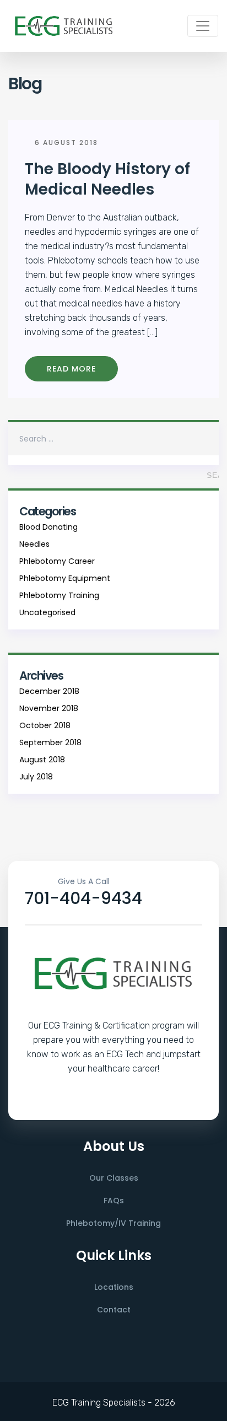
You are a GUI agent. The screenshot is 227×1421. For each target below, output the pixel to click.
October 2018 (45, 725)
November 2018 (48, 708)
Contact (114, 1309)
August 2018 (42, 759)
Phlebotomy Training (59, 595)
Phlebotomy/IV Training (113, 1223)
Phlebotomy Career (57, 561)
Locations (113, 1287)
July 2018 (36, 776)
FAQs (114, 1200)
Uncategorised (47, 612)
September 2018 (50, 742)
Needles (34, 544)
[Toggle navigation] (202, 26)
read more (71, 368)
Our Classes (113, 1177)
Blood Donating (48, 526)
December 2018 (49, 691)
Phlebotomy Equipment (64, 578)
